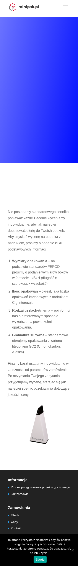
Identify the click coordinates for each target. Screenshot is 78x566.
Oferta (15, 515)
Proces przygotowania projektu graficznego (40, 487)
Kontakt (16, 528)
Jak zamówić (19, 494)
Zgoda (40, 559)
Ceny (14, 522)
